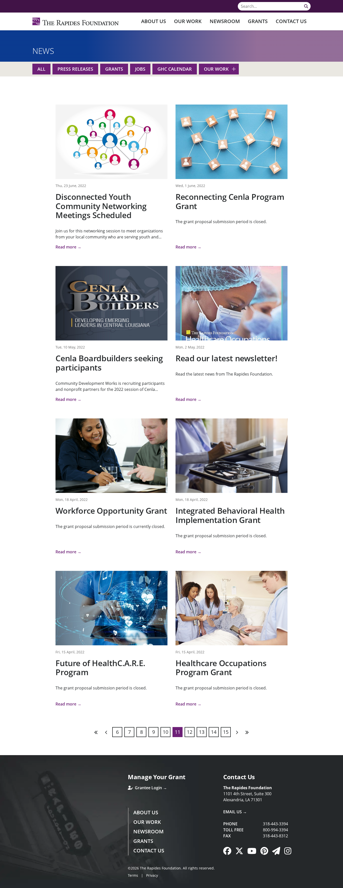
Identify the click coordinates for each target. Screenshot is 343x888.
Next (237, 732)
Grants (258, 21)
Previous (106, 732)
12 (189, 732)
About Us (153, 21)
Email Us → (235, 812)
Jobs (140, 69)
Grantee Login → (150, 787)
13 (201, 732)
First (96, 732)
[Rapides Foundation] (75, 21)
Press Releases (75, 69)
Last (247, 732)
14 (213, 732)
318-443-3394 (275, 824)
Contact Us (291, 21)
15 (225, 732)
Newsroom (225, 21)
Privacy (152, 875)
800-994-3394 (275, 830)
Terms (133, 875)
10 (165, 732)
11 (177, 732)
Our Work (188, 21)
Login (4, 884)
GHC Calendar (174, 69)
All (41, 69)
